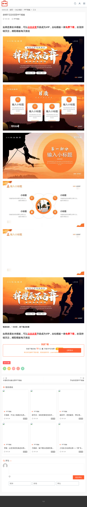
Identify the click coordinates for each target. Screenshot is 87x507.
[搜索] (75, 3)
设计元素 (6, 363)
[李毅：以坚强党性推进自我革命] (15, 432)
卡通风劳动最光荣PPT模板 (12, 380)
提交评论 (78, 477)
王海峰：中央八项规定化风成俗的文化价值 (15, 415)
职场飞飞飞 (4, 3)
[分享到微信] (4, 368)
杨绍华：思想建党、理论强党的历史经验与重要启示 (71, 415)
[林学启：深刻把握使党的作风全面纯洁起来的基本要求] (43, 399)
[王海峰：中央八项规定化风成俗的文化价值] (15, 399)
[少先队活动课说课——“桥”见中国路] (71, 432)
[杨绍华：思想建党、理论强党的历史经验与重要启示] (71, 399)
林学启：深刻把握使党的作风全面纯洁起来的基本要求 (43, 415)
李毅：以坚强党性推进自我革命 (15, 448)
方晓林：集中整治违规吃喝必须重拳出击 (43, 448)
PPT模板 (16, 19)
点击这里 (32, 27)
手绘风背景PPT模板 (77, 380)
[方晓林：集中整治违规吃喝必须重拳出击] (43, 432)
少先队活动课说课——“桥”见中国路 (70, 448)
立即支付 (70, 350)
